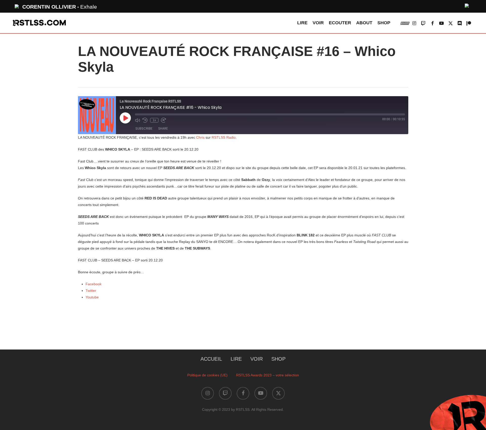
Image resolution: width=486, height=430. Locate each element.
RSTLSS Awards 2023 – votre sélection (267, 375)
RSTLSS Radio (224, 137)
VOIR (256, 359)
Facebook (94, 284)
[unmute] (467, 5)
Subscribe (143, 128)
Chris (200, 137)
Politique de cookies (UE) (207, 375)
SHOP (278, 359)
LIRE (236, 359)
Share (163, 128)
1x (154, 120)
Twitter (91, 291)
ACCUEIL (211, 359)
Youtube (92, 297)
